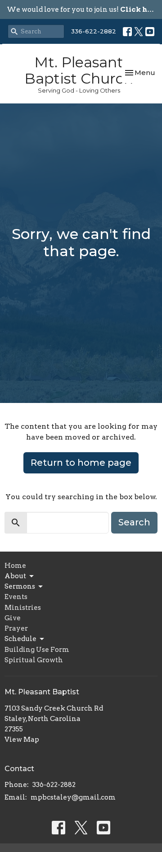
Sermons (19, 586)
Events (15, 597)
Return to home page (81, 462)
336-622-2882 (93, 31)
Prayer (16, 628)
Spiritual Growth (33, 660)
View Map (21, 739)
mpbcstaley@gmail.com (73, 797)
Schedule (20, 639)
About (15, 576)
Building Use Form (36, 650)
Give (12, 618)
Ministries (22, 608)
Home (15, 566)
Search (134, 522)
